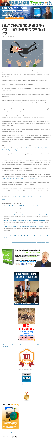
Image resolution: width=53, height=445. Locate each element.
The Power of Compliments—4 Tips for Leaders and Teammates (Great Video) (25, 214)
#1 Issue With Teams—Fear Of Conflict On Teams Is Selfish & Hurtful (23, 206)
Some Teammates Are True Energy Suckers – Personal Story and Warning (24, 226)
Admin (49, 442)
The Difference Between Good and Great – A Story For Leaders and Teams (24, 220)
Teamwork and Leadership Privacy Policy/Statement (12, 432)
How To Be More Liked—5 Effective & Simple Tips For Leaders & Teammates (25, 210)
